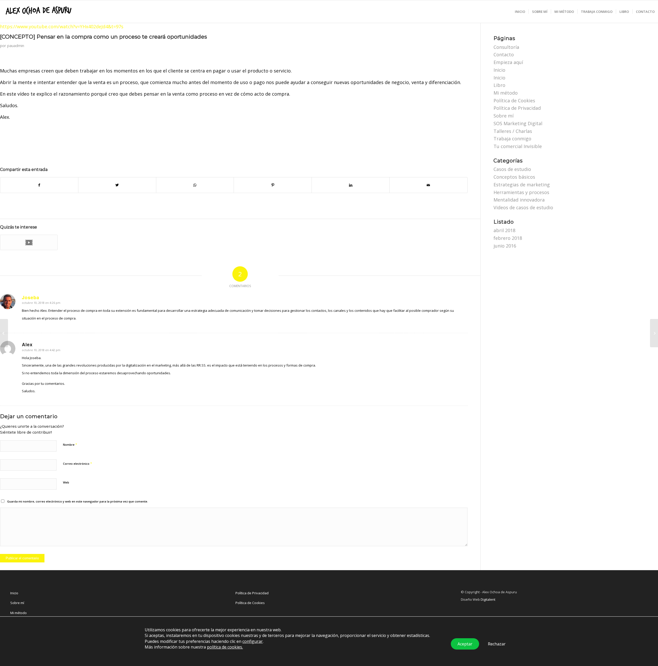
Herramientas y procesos (521, 192)
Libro (499, 85)
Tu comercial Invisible (518, 146)
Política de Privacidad (517, 108)
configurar (252, 641)
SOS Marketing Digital (518, 123)
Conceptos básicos (514, 177)
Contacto (504, 54)
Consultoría (506, 47)
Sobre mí (504, 116)
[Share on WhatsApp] (195, 185)
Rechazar (497, 644)
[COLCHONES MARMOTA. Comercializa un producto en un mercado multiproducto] (29, 242)
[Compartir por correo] (428, 185)
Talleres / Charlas (513, 131)
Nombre (70, 444)
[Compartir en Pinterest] (273, 185)
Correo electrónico (77, 463)
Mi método (506, 93)
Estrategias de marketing (522, 184)
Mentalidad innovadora (519, 200)
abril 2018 (504, 230)
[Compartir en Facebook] (39, 185)
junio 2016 (505, 246)
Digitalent (488, 599)
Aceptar (465, 644)
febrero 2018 (508, 238)
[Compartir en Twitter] (117, 185)
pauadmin (15, 45)
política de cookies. (225, 647)
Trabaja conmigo (512, 138)
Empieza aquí (508, 62)
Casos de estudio (512, 169)
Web (66, 482)
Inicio (499, 70)
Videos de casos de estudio (523, 207)
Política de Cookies (514, 100)
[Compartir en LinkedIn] (350, 185)
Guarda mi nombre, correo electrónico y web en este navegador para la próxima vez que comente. (77, 501)
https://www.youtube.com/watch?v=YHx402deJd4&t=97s (61, 26)
